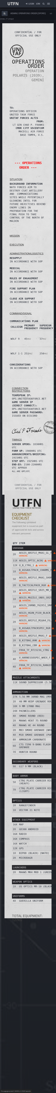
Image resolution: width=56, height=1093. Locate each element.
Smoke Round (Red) (32, 715)
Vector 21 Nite (29, 810)
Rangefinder (27, 805)
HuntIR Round (28, 752)
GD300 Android (29, 829)
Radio (23, 834)
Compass (24, 838)
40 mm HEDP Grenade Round (37, 701)
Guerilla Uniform (31, 900)
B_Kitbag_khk (34, 640)
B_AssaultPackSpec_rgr (35, 629)
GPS (21, 848)
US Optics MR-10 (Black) (36, 886)
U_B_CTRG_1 (33, 565)
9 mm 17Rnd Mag (29, 706)
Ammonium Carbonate (32, 739)
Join (38, 3)
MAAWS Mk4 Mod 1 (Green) (36, 872)
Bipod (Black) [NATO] (34, 853)
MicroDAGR (26, 857)
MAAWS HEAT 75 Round (33, 720)
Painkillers (27, 711)
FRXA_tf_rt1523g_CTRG (34, 651)
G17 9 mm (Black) (31, 766)
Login (31, 3)
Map (21, 824)
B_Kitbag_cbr (34, 645)
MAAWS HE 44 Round (32, 725)
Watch (23, 843)
